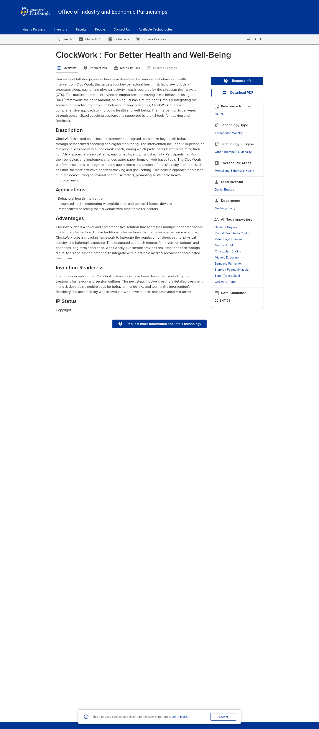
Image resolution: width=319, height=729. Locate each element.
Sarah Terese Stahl (227, 275)
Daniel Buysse (224, 189)
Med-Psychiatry (225, 208)
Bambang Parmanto (228, 263)
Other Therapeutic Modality (233, 152)
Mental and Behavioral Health (234, 170)
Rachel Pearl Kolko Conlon (232, 233)
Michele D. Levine (227, 257)
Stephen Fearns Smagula (231, 269)
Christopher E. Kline (228, 251)
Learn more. (180, 716)
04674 (219, 114)
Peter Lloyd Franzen (228, 239)
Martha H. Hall (224, 245)
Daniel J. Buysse (226, 227)
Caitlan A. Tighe (225, 282)
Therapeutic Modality (229, 133)
